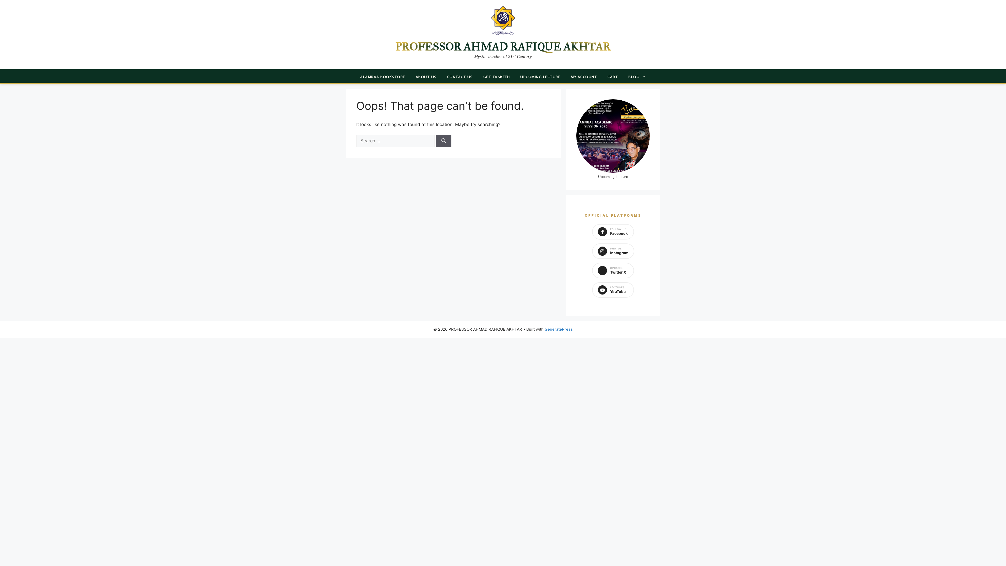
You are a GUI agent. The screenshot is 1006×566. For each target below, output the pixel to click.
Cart (613, 77)
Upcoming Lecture (540, 77)
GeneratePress (559, 329)
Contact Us (460, 77)
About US (426, 77)
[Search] (443, 141)
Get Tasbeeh (496, 77)
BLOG (633, 77)
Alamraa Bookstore (382, 77)
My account (584, 77)
